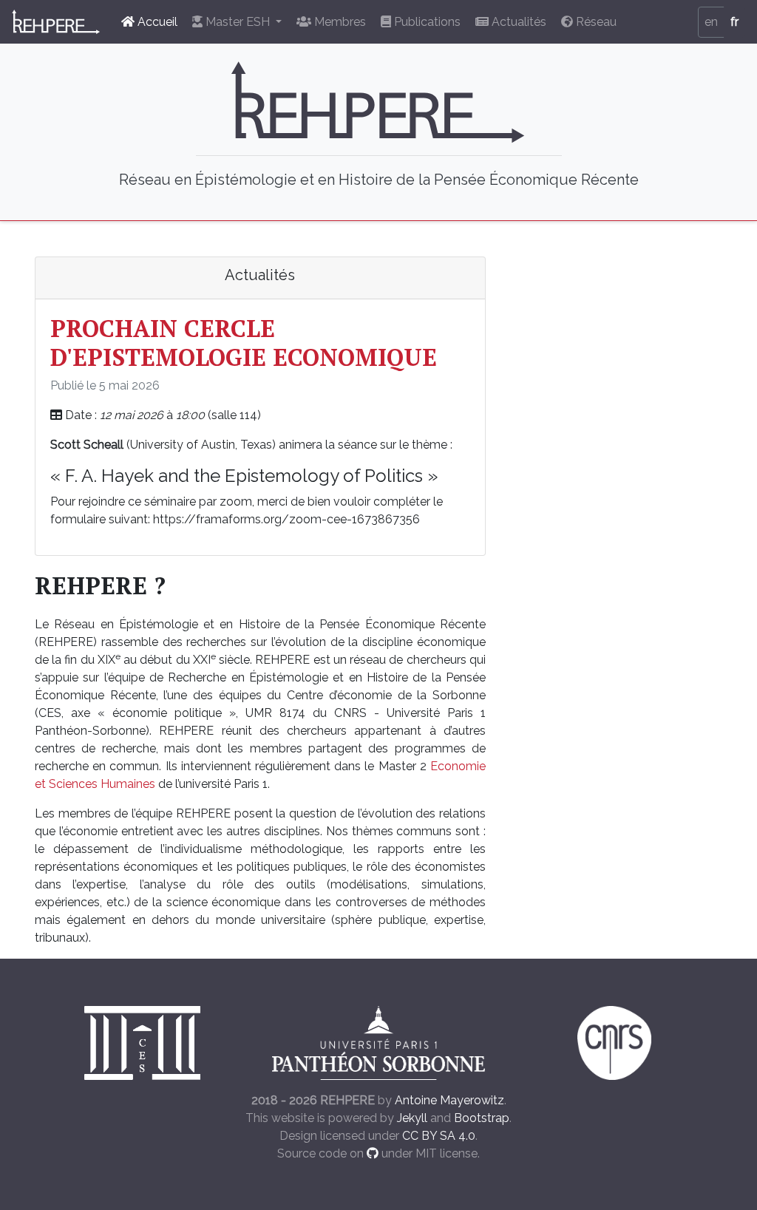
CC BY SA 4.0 (438, 1136)
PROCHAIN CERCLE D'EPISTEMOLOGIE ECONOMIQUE (243, 342)
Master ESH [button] (238, 22)
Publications (426, 22)
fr (734, 22)
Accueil (156, 22)
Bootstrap (481, 1118)
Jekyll (412, 1118)
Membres (338, 22)
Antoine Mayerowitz (449, 1100)
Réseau (595, 22)
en (711, 22)
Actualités (517, 22)
